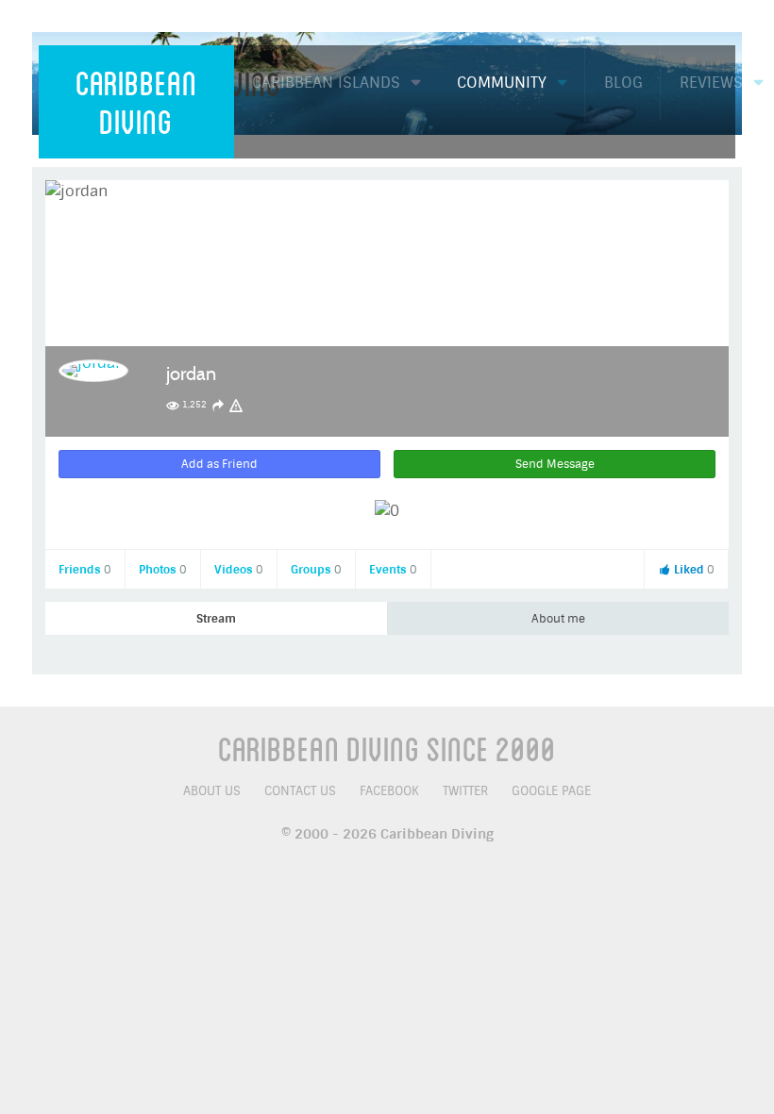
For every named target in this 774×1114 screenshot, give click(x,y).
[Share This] (218, 405)
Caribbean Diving (136, 101)
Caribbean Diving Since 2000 (387, 748)
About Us (212, 791)
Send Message (555, 464)
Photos (163, 569)
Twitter (465, 791)
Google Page (551, 791)
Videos (238, 569)
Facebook (389, 791)
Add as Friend (219, 464)
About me (558, 618)
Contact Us (300, 791)
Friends (85, 569)
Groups (316, 569)
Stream (216, 618)
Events (393, 569)
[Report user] (236, 405)
